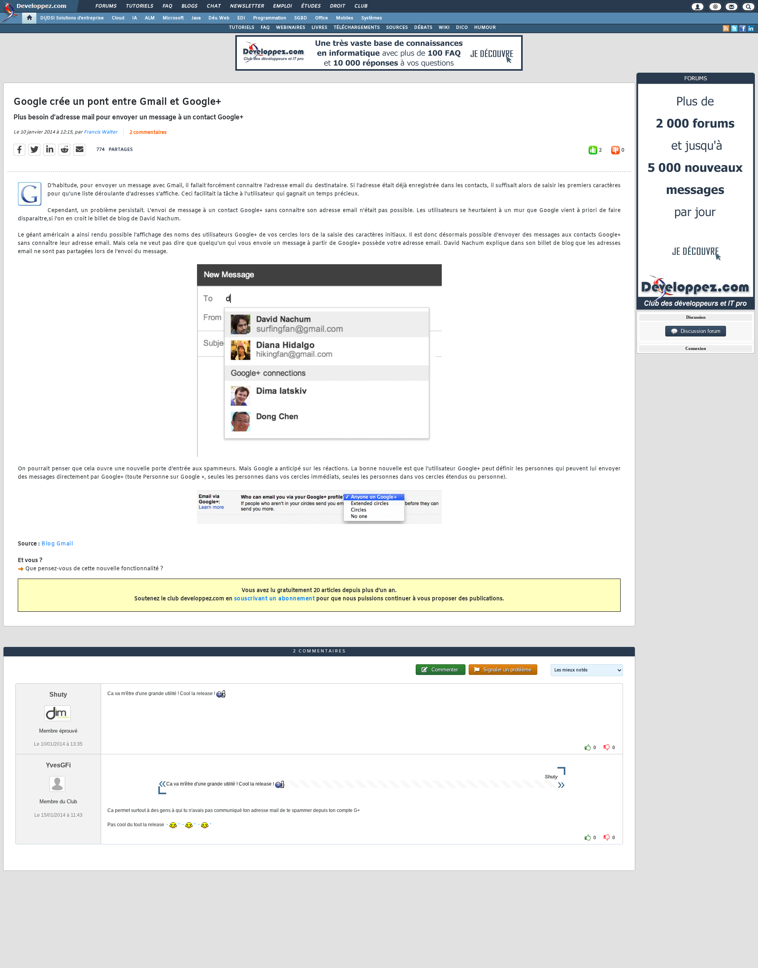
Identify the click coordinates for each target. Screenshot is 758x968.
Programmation (269, 18)
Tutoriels (139, 6)
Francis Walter (100, 132)
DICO (462, 27)
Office (321, 18)
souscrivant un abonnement (274, 599)
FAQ (167, 6)
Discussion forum (698, 331)
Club (360, 6)
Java (196, 18)
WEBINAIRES (290, 27)
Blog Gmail (57, 544)
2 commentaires (148, 133)
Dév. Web (218, 18)
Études (310, 6)
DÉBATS (423, 27)
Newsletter (246, 6)
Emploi (282, 6)
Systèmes (371, 18)
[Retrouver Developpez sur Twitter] (734, 28)
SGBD (300, 18)
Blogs (189, 6)
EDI (241, 18)
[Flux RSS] (726, 28)
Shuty (58, 694)
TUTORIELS (241, 27)
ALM (150, 18)
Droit (337, 6)
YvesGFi (58, 765)
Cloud (118, 18)
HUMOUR (485, 27)
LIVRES (319, 27)
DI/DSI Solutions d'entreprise (72, 18)
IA (134, 18)
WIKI (444, 27)
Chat (213, 6)
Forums (105, 6)
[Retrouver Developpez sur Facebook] (742, 28)
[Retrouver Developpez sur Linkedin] (751, 28)
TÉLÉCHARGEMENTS (357, 27)
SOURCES (397, 27)
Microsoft (173, 18)
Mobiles (344, 18)
